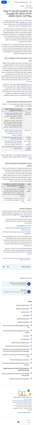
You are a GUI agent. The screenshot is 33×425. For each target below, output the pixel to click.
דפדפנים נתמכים (25, 312)
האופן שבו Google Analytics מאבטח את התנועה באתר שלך (16, 326)
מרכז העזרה (29, 6)
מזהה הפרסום (14, 130)
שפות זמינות (26, 315)
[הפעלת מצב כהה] (18, 422)
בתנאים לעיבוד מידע (26, 215)
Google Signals (20, 226)
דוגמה (3, 72)
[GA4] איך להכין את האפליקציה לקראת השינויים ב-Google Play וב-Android (15, 374)
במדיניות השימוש (6, 215)
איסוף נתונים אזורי (25, 339)
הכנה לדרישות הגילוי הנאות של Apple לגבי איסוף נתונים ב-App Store (15, 364)
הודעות (22, 6)
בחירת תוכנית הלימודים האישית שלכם (22, 397)
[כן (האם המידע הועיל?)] (8, 267)
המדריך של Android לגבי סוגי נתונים (22, 84)
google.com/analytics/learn (25, 400)
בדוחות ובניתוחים (18, 148)
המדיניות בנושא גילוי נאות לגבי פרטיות (20, 342)
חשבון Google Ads (20, 228)
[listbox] (25, 422)
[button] (30, 2)
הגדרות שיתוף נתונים (19, 232)
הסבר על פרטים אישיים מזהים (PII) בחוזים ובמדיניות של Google (16, 331)
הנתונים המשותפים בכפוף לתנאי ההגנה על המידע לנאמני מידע (15, 355)
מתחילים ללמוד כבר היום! (24, 412)
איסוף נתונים (26, 336)
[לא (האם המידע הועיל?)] (4, 267)
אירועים (17, 141)
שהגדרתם (9, 189)
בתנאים (16, 213)
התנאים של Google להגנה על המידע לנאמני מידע (17, 346)
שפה (28, 420)
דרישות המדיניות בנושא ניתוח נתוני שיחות (19, 359)
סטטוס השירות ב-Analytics (22, 308)
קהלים (23, 230)
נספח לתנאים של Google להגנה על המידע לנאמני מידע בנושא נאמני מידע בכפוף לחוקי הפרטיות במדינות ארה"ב (16, 350)
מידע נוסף (6, 127)
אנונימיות (19, 139)
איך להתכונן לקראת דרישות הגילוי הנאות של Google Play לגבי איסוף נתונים (16, 369)
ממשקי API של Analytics (23, 322)
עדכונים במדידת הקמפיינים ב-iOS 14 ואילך (19, 378)
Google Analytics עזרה (21, 2)
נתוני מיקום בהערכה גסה (13, 137)
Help (30, 302)
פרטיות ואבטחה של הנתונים (22, 305)
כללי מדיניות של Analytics (23, 318)
